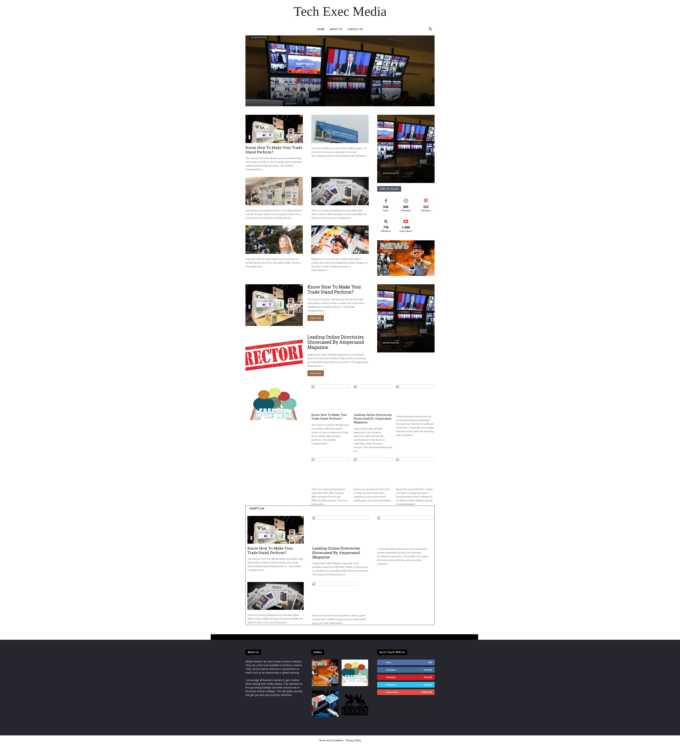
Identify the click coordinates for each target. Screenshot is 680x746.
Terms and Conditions (331, 740)
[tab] (344, 637)
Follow (406, 199)
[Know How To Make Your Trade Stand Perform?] (274, 129)
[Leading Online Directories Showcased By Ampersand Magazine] (274, 355)
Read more (315, 318)
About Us (336, 29)
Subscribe (405, 219)
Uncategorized (259, 37)
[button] (430, 29)
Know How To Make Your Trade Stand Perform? (273, 149)
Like (386, 199)
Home (321, 29)
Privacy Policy (353, 740)
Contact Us (355, 29)
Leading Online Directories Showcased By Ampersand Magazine (335, 342)
